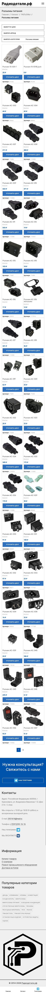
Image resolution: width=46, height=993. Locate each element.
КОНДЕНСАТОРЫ (8, 899)
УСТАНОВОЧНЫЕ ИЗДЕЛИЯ (11, 917)
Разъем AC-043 (9, 689)
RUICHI (4, 69)
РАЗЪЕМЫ (26, 14)
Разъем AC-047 (30, 728)
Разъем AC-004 (30, 105)
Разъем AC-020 (30, 379)
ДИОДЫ (5, 895)
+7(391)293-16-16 (18, 824)
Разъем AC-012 (30, 222)
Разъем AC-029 (30, 495)
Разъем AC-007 (9, 144)
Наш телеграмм (25, 780)
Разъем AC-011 (8, 222)
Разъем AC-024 (9, 456)
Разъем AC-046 (9, 728)
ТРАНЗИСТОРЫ (7, 913)
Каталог (14, 14)
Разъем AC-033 (30, 573)
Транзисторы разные (22, 913)
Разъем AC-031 (30, 534)
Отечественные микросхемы (13, 906)
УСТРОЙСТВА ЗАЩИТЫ (30, 917)
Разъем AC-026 (9, 495)
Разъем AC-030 (9, 534)
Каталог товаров (9, 859)
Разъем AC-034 (9, 612)
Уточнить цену (12, 77)
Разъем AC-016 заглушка (30, 300)
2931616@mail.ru (15, 819)
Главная (5, 14)
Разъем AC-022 (9, 418)
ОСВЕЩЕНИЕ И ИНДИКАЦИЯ (30, 902)
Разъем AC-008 (30, 144)
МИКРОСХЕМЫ (21, 899)
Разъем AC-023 (30, 418)
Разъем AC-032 (9, 573)
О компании (7, 862)
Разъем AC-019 (9, 379)
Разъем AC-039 (9, 650)
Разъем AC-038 (30, 612)
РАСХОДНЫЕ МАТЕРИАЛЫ (11, 910)
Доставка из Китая (10, 868)
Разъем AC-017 (8, 340)
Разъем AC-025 (30, 456)
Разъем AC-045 (30, 689)
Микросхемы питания (10, 902)
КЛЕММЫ (23, 895)
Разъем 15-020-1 (9, 67)
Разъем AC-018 (30, 340)
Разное (29, 910)
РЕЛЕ (23, 910)
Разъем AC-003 (9, 105)
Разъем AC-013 (9, 261)
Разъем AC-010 (30, 183)
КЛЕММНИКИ (13, 895)
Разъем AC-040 (30, 650)
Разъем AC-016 (9, 299)
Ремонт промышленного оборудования (19, 865)
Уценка (5, 921)
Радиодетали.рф (17, 3)
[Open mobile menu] (42, 3)
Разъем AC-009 (9, 183)
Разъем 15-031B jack (32, 67)
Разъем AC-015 (30, 261)
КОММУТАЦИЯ (33, 895)
